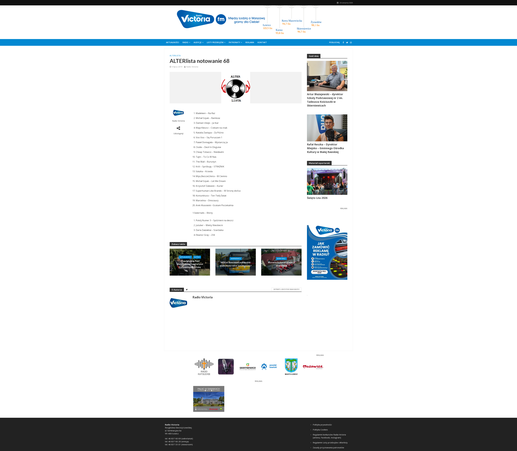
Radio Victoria (192, 66)
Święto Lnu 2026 (317, 198)
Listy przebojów (215, 42)
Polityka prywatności (322, 424)
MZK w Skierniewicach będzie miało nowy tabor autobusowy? (236, 264)
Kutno (197, 257)
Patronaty (234, 42)
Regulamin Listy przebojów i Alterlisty (330, 442)
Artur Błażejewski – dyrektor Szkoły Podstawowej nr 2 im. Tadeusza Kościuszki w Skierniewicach (325, 99)
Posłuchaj (334, 42)
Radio (185, 42)
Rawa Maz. (281, 258)
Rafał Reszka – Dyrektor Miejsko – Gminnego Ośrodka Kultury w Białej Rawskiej (325, 148)
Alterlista (175, 55)
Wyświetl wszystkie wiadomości (286, 289)
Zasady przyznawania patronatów (328, 447)
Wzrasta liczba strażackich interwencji (281, 264)
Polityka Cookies (320, 429)
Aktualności (172, 42)
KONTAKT (262, 42)
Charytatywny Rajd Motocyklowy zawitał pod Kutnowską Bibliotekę (190, 264)
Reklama (249, 42)
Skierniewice (236, 258)
